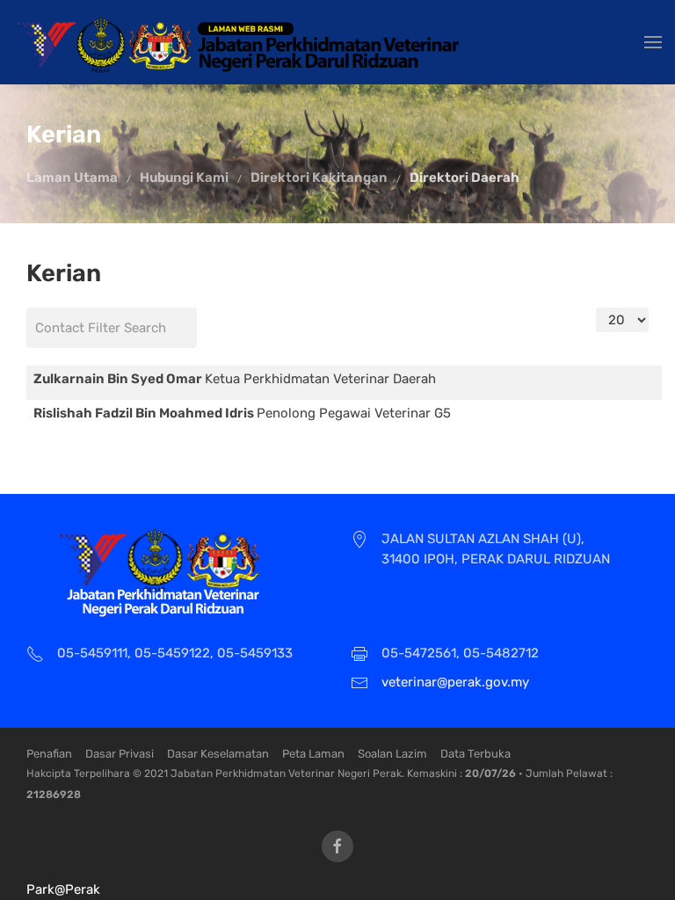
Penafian (49, 753)
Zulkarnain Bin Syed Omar (119, 379)
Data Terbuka (475, 753)
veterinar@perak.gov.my (455, 682)
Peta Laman (313, 753)
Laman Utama (72, 177)
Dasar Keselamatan (218, 753)
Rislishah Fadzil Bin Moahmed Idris (145, 413)
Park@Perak (63, 889)
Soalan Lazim (392, 753)
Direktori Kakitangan (319, 177)
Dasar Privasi (119, 753)
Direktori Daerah (464, 177)
